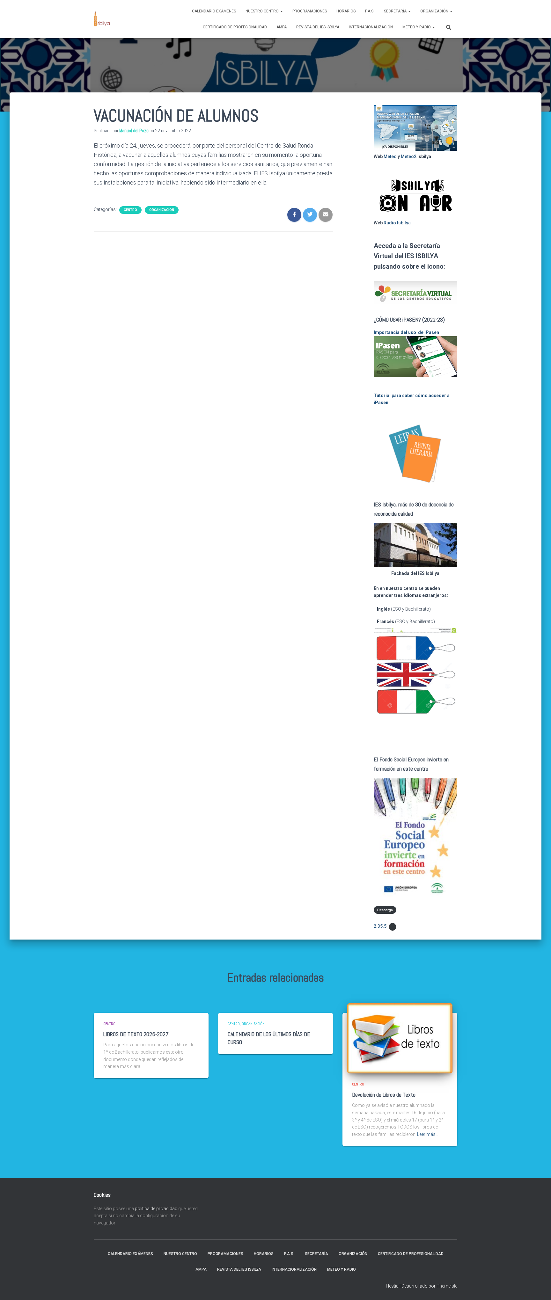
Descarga (385, 910)
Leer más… (427, 1134)
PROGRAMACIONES (309, 11)
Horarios (346, 11)
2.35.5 (380, 926)
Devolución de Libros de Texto (383, 1094)
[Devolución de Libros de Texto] (399, 1038)
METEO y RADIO (417, 27)
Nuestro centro (263, 11)
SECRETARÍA (396, 11)
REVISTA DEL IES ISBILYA (317, 27)
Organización (434, 11)
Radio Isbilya (397, 222)
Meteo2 (408, 156)
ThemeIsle (447, 1286)
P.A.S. (369, 11)
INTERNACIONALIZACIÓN (371, 27)
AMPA (281, 27)
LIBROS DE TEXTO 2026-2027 (136, 1034)
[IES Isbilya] (101, 19)
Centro (130, 210)
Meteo (390, 156)
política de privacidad (156, 1208)
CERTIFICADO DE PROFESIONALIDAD (235, 27)
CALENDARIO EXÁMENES (214, 11)
